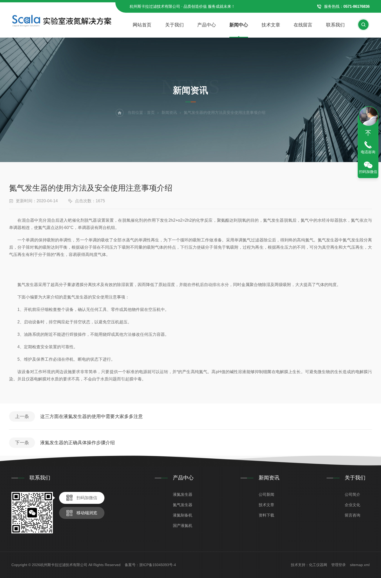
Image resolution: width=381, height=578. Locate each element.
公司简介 (352, 494)
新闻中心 (238, 24)
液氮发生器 (182, 494)
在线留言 (303, 24)
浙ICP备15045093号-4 (157, 565)
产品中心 (206, 24)
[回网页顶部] (368, 133)
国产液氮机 (182, 525)
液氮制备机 (182, 515)
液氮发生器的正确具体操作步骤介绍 (77, 442)
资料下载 (266, 515)
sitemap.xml (360, 565)
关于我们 (174, 24)
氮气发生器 (182, 505)
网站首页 (142, 24)
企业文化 (352, 505)
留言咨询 (352, 515)
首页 (151, 112)
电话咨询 (368, 152)
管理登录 (338, 565)
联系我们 (335, 24)
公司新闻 (266, 494)
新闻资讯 (169, 112)
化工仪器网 (318, 565)
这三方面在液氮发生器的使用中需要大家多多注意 (91, 416)
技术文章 (271, 24)
